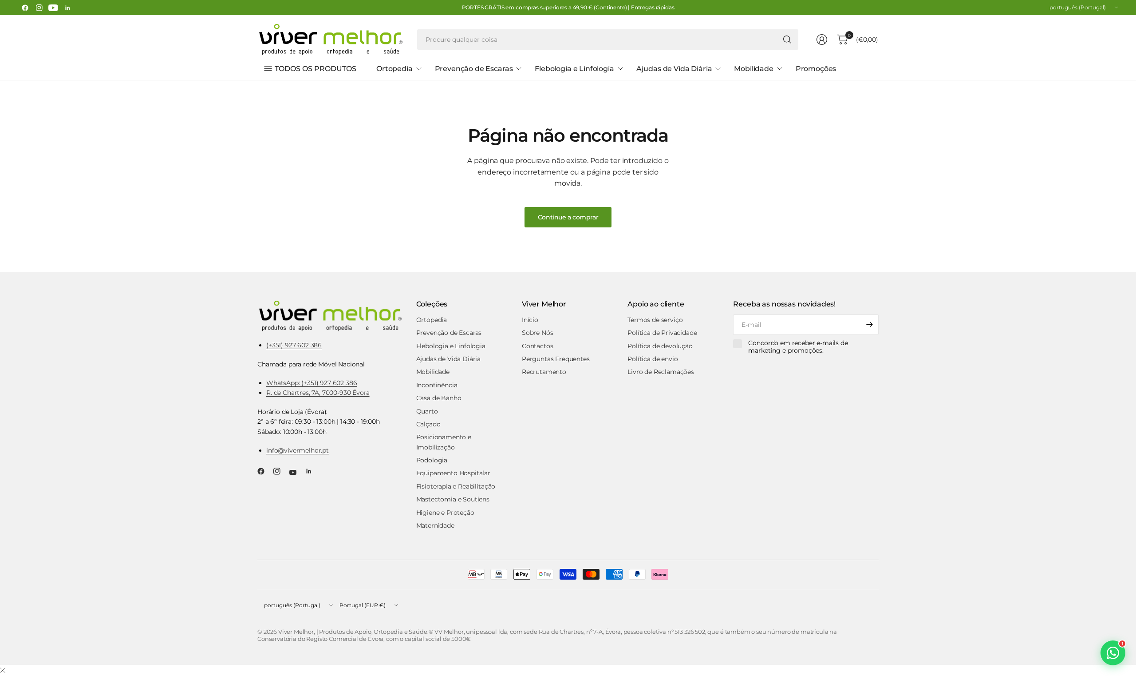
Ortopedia (431, 320)
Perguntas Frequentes (556, 359)
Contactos (537, 346)
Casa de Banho (439, 398)
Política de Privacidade (662, 333)
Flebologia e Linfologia (450, 346)
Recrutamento (544, 372)
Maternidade (435, 525)
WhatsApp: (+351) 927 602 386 (311, 383)
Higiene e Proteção (445, 513)
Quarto (427, 411)
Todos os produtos (315, 68)
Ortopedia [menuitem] (394, 68)
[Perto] (2, 670)
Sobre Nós (537, 333)
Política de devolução (660, 346)
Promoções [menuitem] (816, 68)
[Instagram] (39, 7)
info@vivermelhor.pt (297, 450)
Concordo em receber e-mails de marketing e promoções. (798, 347)
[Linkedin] (67, 7)
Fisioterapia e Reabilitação (456, 486)
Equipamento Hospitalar (453, 473)
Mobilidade (433, 372)
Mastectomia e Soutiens (452, 499)
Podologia (432, 460)
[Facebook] (25, 7)
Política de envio (652, 359)
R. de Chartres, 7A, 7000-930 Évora (318, 393)
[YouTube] (53, 7)
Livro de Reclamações (660, 372)
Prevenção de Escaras (449, 333)
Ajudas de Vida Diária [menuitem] (674, 68)
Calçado (428, 424)
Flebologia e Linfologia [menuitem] (574, 68)
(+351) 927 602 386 (294, 345)
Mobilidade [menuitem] (753, 68)
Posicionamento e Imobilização (443, 442)
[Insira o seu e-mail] (870, 324)
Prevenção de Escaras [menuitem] (474, 68)
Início (530, 320)
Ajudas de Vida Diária (448, 359)
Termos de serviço (654, 320)
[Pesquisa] (787, 39)
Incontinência (437, 385)
